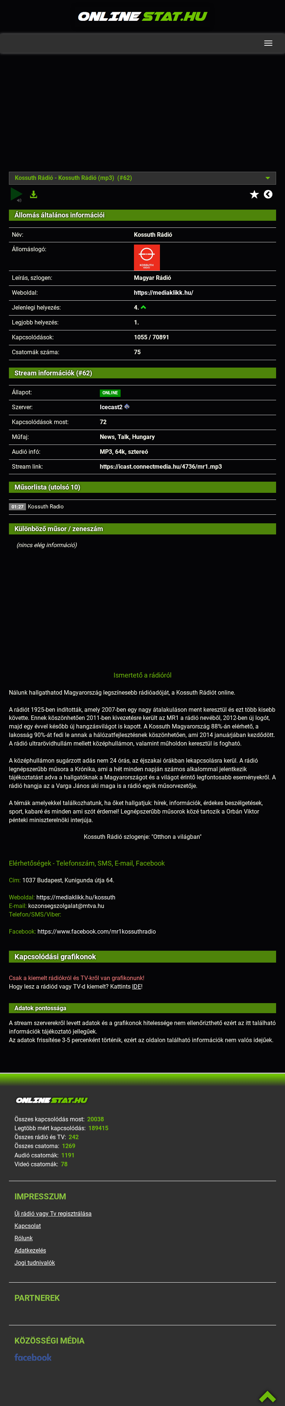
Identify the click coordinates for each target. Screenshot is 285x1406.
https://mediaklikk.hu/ (163, 292)
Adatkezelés (30, 1250)
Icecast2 (111, 407)
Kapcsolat (27, 1225)
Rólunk (23, 1238)
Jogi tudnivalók (34, 1262)
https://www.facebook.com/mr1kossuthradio (96, 931)
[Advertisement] (142, 118)
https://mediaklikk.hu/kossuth (75, 897)
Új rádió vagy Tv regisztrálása (53, 1213)
